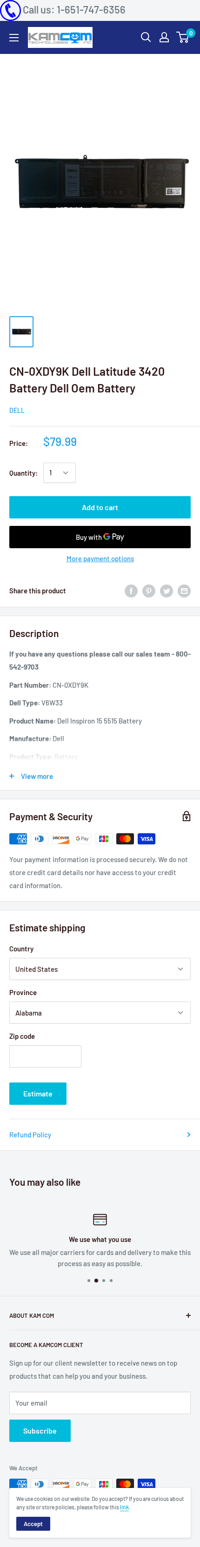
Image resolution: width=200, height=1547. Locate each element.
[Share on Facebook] (131, 591)
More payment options (100, 558)
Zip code (22, 1036)
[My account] (164, 37)
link (124, 1507)
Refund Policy (30, 1134)
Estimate (38, 1093)
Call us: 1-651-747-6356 (74, 9)
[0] (183, 37)
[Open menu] (14, 37)
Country (21, 948)
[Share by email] (184, 591)
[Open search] (146, 37)
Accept (33, 1523)
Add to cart (100, 507)
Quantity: (23, 473)
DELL (17, 410)
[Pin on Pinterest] (148, 591)
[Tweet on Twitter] (166, 591)
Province (23, 992)
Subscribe (40, 1430)
